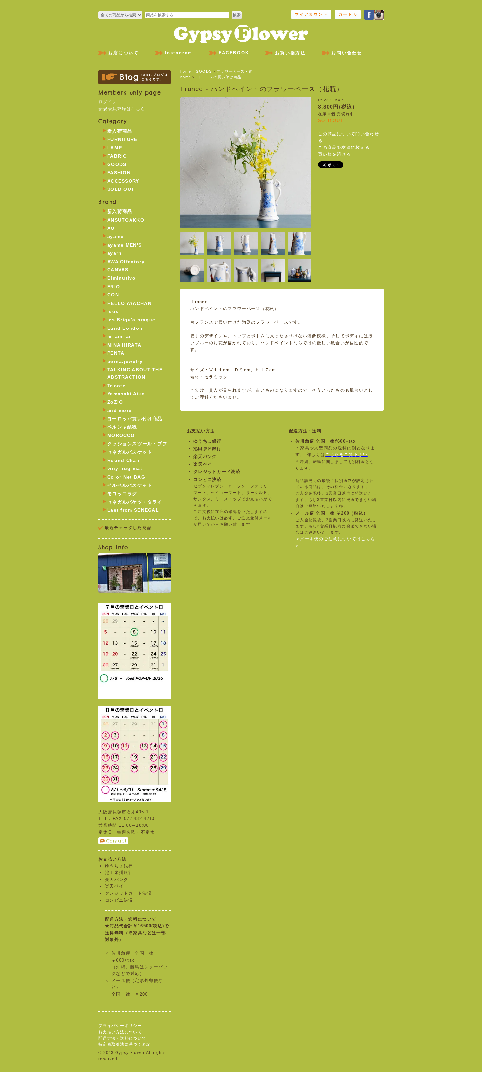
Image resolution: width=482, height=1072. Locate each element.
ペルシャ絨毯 (122, 426)
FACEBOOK (234, 52)
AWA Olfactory (126, 261)
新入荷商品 (119, 131)
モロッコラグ (122, 493)
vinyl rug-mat (124, 468)
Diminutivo (121, 278)
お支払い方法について (120, 1032)
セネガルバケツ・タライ (134, 502)
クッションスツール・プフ (137, 443)
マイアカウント (311, 14)
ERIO (113, 286)
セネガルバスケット (129, 452)
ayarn (114, 253)
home (185, 71)
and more (119, 410)
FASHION (119, 172)
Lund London (125, 328)
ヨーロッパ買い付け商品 (219, 77)
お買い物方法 (290, 52)
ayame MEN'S (124, 245)
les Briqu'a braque (131, 319)
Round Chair (123, 460)
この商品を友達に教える (344, 147)
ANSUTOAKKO (125, 220)
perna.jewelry (125, 361)
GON (113, 294)
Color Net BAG (126, 477)
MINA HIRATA (124, 344)
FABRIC (117, 156)
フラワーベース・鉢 (234, 71)
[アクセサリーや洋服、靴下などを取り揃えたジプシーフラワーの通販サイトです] (241, 33)
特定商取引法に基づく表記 (124, 1044)
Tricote (116, 385)
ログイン (107, 101)
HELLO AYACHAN (129, 303)
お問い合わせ (346, 52)
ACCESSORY (123, 181)
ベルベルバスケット (129, 485)
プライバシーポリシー (120, 1025)
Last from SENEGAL (133, 510)
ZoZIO (115, 402)
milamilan (119, 336)
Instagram (179, 52)
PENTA (116, 353)
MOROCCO (121, 435)
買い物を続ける (334, 154)
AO (111, 228)
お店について (123, 52)
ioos (113, 311)
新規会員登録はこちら (121, 108)
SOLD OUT (120, 189)
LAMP (114, 147)
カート (347, 14)
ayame (115, 236)
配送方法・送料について (122, 1038)
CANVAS (118, 269)
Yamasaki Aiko (126, 393)
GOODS (204, 71)
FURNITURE (122, 139)
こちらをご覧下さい (346, 454)
